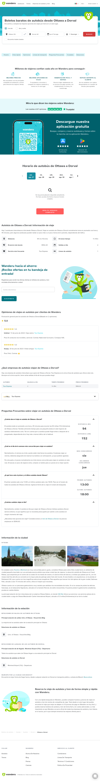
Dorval (33, 732)
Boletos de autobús (7, 732)
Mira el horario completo (50, 211)
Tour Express (38, 333)
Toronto (16, 570)
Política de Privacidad (65, 765)
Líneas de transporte (40, 55)
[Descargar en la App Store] (63, 141)
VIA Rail (60, 594)
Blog (53, 3)
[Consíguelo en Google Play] (82, 141)
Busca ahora (88, 677)
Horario (6, 55)
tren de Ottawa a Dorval (50, 519)
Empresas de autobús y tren (41, 3)
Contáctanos (62, 753)
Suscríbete (9, 298)
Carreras (28, 765)
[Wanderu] (9, 3)
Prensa (28, 761)
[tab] (10, 29)
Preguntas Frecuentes (56, 55)
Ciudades (70, 55)
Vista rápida (16, 55)
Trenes (28, 3)
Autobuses (21, 3)
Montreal (24, 570)
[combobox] (13, 34)
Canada (18, 732)
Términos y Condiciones (66, 761)
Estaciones (80, 55)
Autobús (4, 753)
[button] (77, 4)
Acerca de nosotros (32, 753)
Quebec (25, 732)
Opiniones (26, 55)
